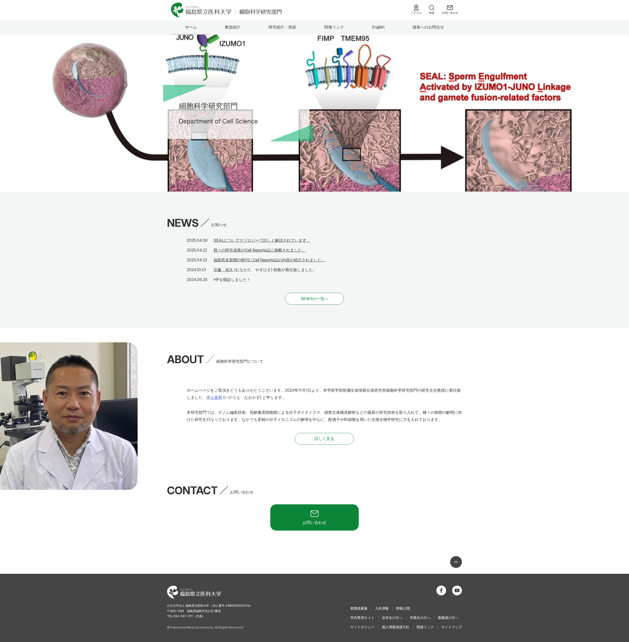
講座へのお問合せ (428, 27)
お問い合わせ (450, 12)
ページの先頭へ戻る (456, 562)
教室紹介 (233, 27)
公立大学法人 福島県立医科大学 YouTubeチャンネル (457, 590)
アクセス (416, 12)
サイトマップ (451, 627)
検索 (431, 12)
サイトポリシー (362, 627)
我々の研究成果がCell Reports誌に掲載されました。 (260, 250)
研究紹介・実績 (282, 27)
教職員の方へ (448, 617)
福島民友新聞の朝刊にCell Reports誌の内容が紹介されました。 (269, 259)
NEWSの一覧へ (315, 298)
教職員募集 (359, 608)
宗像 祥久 (223, 269)
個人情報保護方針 (395, 627)
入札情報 (382, 608)
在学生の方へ (392, 617)
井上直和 (214, 397)
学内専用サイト (362, 617)
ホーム (191, 27)
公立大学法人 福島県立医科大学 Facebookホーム (441, 590)
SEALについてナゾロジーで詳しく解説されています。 (262, 240)
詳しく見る (324, 438)
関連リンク (334, 27)
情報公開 (403, 608)
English (378, 27)
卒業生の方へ (420, 617)
